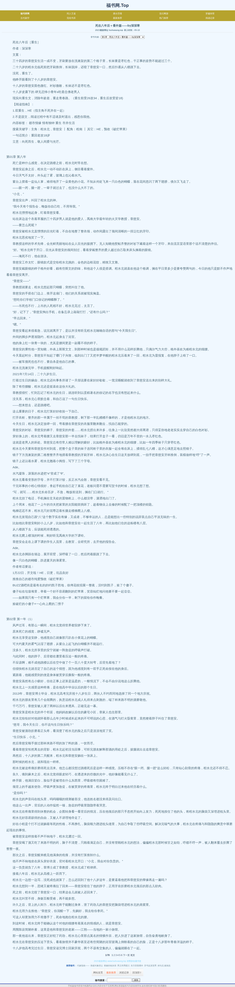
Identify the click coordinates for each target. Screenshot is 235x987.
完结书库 (71, 17)
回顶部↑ (137, 972)
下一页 (126, 955)
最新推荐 (117, 17)
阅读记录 (210, 17)
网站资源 (118, 985)
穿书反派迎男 (150, 965)
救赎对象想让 (96, 965)
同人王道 (71, 13)
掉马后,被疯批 (164, 965)
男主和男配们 (123, 965)
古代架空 (24, 17)
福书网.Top (117, 5)
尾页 (132, 955)
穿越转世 (210, 13)
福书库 (77, 985)
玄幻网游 (163, 13)
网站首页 (98, 972)
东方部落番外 (137, 965)
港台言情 (117, 13)
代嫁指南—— (83, 965)
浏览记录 (124, 972)
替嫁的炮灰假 (110, 965)
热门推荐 (163, 17)
